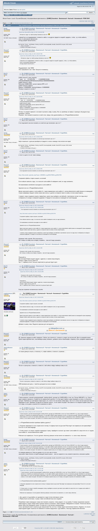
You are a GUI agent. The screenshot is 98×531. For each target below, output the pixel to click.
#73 (93, 334)
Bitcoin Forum (7, 18)
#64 (93, 93)
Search (16, 14)
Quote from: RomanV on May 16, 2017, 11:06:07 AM (31, 379)
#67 (93, 151)
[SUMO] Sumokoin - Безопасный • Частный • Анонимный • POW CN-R (68, 18)
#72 (93, 294)
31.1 (21, 12)
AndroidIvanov (8, 347)
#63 (93, 74)
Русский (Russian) (21, 18)
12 (20, 23)
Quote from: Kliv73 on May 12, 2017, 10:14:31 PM (30, 247)
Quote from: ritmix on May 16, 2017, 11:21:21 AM (30, 411)
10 (17, 23)
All (31, 23)
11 (19, 23)
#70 (93, 245)
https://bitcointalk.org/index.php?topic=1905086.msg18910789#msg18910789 (40, 175)
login (18, 9)
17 (29, 23)
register (23, 9)
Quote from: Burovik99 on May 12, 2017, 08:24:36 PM (31, 32)
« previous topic (83, 21)
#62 (93, 50)
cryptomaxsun (8, 293)
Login (20, 14)
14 (24, 23)
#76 (93, 376)
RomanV (6, 50)
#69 (93, 202)
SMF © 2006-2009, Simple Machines (55, 528)
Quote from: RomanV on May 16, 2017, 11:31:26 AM (31, 468)
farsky (5, 28)
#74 (93, 348)
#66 (93, 133)
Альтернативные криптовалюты (36, 18)
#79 (93, 440)
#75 (93, 362)
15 (25, 23)
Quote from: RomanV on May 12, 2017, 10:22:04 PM (31, 269)
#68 (93, 165)
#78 (93, 408)
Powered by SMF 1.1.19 (40, 528)
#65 (93, 119)
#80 (93, 464)
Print (92, 23)
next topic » (91, 21)
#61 (93, 29)
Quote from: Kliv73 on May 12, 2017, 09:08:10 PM (30, 136)
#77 (93, 394)
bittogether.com (56, 328)
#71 (93, 266)
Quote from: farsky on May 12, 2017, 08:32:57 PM (30, 53)
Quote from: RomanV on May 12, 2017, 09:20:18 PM (31, 205)
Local (13, 18)
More (30, 14)
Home (7, 14)
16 (27, 23)
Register (25, 14)
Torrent (24, 12)
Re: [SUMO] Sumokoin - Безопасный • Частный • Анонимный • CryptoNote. (44, 28)
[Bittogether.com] (7, 315)
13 (22, 23)
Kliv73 (5, 73)
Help (12, 14)
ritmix (5, 393)
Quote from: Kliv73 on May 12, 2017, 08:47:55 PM (30, 96)
